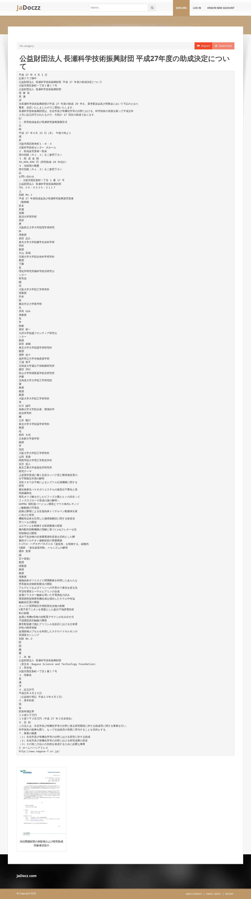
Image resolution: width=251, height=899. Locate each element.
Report (205, 46)
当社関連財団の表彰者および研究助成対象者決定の (41, 843)
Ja (29, 7)
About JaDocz (194, 893)
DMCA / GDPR (213, 893)
